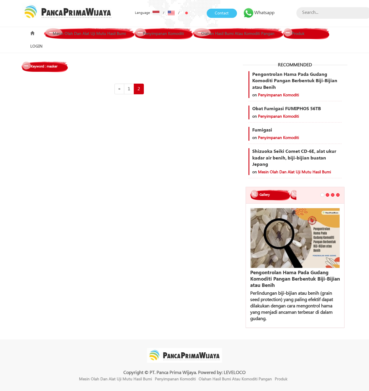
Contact (222, 13)
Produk (298, 34)
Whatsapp (264, 12)
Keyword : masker (44, 66)
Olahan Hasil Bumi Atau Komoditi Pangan (237, 34)
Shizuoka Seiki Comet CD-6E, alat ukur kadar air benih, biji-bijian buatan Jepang (294, 158)
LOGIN (36, 46)
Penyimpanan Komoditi (163, 34)
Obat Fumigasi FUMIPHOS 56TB (286, 108)
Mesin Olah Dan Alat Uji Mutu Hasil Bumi (89, 34)
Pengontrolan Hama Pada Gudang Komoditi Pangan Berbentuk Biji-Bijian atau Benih (294, 81)
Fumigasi (262, 130)
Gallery (264, 195)
